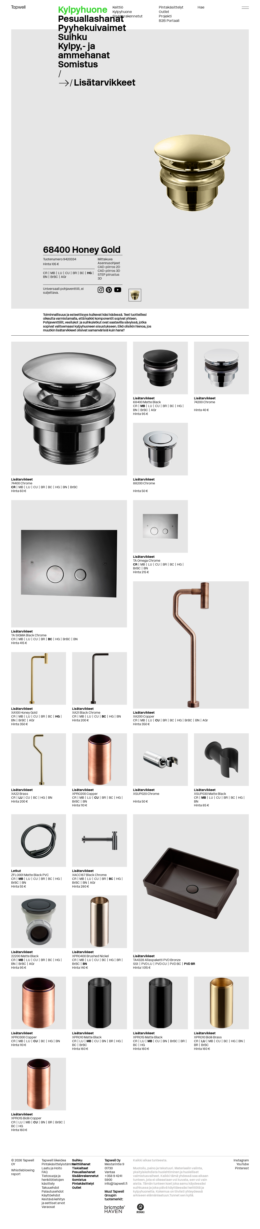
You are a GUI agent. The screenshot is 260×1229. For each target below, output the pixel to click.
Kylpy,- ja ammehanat (84, 50)
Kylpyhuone (122, 12)
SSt (135, 964)
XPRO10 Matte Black (87, 1037)
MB (20, 487)
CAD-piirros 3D (109, 271)
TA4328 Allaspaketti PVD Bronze (157, 960)
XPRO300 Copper (24, 1037)
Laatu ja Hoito (52, 1168)
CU (35, 487)
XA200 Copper (143, 716)
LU (28, 487)
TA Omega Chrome (146, 560)
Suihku (72, 36)
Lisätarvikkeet (104, 82)
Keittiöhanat (81, 1164)
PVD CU (161, 964)
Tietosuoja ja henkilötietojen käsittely (53, 1179)
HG (57, 487)
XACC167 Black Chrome (89, 875)
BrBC (74, 487)
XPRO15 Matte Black (147, 1037)
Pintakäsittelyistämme (59, 1164)
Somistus (78, 64)
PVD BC (175, 964)
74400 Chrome (21, 483)
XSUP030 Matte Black (210, 794)
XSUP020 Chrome (146, 794)
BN (65, 487)
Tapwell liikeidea (54, 1160)
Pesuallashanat (91, 18)
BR (43, 487)
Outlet (164, 12)
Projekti (165, 16)
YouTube (242, 1164)
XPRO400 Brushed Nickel (90, 956)
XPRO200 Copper (85, 794)
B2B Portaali (169, 20)
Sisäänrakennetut (128, 16)
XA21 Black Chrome (86, 712)
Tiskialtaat (80, 1168)
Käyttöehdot (51, 1195)
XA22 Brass (19, 794)
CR (13, 487)
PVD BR (189, 964)
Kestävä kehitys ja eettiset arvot (53, 1201)
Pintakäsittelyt (171, 7)
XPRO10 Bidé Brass (208, 1037)
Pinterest (242, 1168)
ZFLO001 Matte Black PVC (30, 875)
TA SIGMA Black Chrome (29, 635)
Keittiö (118, 7)
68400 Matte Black (147, 402)
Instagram (241, 1160)
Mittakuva (105, 259)
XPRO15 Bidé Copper (26, 1118)
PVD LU (146, 964)
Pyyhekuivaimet (92, 27)
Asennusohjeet (109, 263)
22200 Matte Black (25, 956)
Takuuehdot (50, 1188)
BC (50, 487)
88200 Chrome (144, 483)
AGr (153, 410)
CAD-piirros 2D (109, 267)
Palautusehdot (53, 1191)
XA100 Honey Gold (24, 712)
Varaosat (48, 1207)
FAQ (45, 1172)
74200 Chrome (204, 402)
